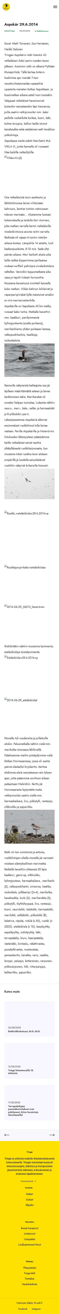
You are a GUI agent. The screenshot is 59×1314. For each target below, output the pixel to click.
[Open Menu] (55, 6)
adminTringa (9, 31)
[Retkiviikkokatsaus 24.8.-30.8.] (29, 1019)
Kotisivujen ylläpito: (25, 1302)
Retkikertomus (42, 31)
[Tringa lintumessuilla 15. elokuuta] (29, 1060)
